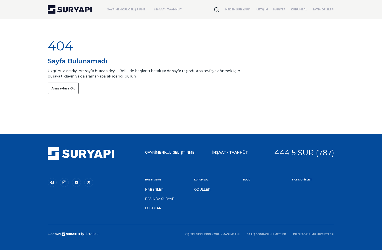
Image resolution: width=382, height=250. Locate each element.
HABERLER (154, 190)
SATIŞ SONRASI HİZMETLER (266, 234)
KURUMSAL (299, 9)
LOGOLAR (153, 208)
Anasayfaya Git (63, 88)
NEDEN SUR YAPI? (237, 9)
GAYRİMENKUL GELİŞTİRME (126, 9)
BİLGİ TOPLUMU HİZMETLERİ (313, 234)
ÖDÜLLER (202, 190)
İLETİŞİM (262, 9)
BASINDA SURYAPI (160, 199)
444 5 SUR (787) (304, 152)
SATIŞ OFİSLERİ (323, 9)
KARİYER (279, 9)
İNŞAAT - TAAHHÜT (168, 9)
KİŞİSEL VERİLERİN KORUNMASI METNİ (212, 234)
